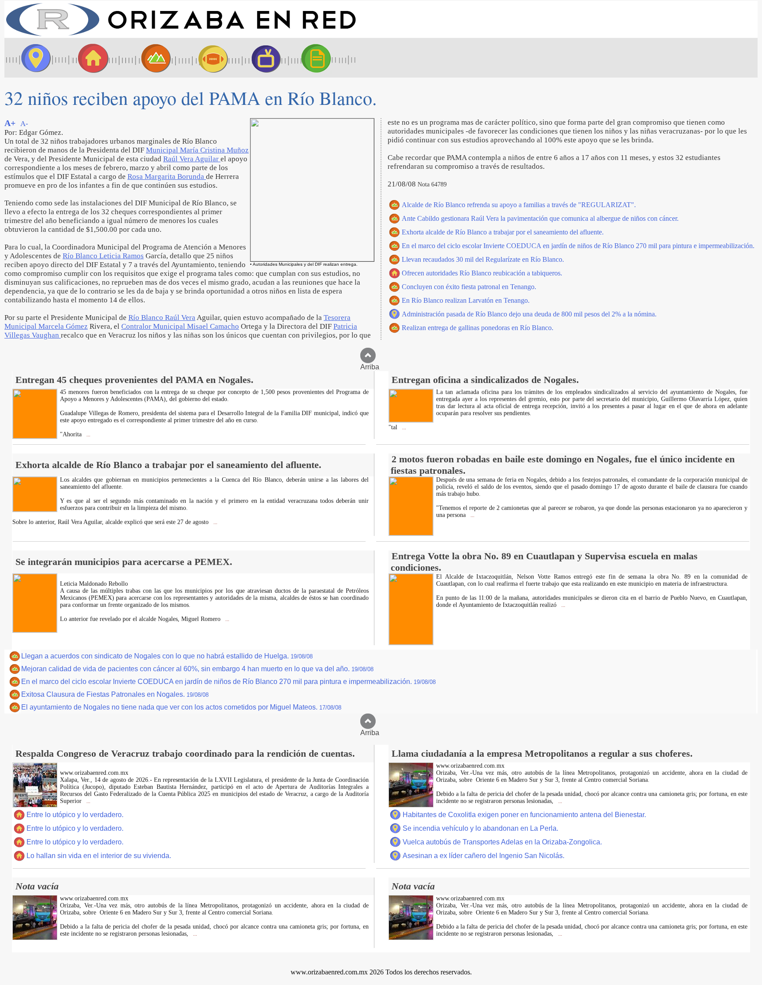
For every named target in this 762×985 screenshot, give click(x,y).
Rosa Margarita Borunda (166, 176)
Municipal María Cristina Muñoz (197, 150)
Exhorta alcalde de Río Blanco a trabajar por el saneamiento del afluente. (503, 232)
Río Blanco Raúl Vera (161, 317)
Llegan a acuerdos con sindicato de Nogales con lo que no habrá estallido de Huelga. (167, 656)
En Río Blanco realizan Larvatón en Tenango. (466, 300)
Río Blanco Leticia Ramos (103, 256)
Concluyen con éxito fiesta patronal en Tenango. (469, 286)
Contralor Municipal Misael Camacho (180, 326)
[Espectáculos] (262, 58)
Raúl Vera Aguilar (191, 159)
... (87, 434)
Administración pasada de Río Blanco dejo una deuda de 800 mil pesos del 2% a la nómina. (529, 314)
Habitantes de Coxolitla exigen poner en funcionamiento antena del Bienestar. (524, 814)
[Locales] (90, 58)
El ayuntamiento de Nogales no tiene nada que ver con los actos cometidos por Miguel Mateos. (181, 707)
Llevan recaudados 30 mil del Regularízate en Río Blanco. (483, 259)
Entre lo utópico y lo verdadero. (74, 814)
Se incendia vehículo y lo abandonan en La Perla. (480, 828)
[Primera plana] (33, 58)
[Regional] (147, 58)
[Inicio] (180, 35)
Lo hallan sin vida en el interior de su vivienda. (98, 855)
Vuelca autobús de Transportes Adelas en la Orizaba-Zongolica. (502, 842)
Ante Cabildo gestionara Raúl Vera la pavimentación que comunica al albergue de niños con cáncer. (540, 218)
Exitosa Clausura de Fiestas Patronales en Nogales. (115, 694)
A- (24, 123)
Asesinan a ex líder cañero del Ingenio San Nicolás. (483, 855)
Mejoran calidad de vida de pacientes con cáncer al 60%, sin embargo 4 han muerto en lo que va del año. (197, 669)
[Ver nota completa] (34, 436)
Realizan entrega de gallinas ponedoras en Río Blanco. (477, 327)
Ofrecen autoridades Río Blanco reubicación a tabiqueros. (482, 273)
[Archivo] (324, 58)
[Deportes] (205, 58)
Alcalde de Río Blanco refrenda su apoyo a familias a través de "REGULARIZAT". (519, 204)
